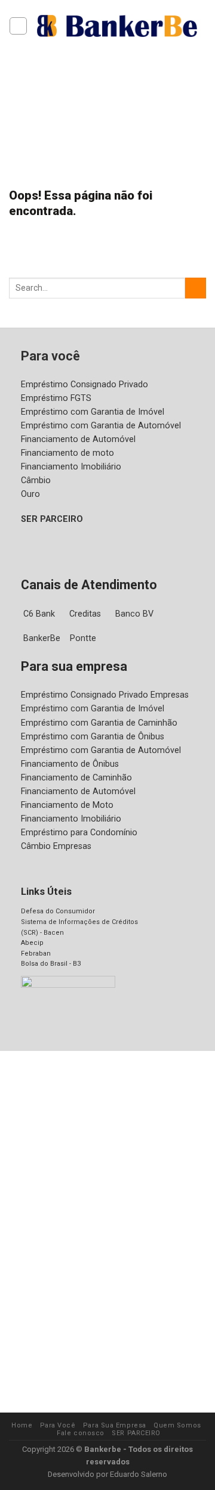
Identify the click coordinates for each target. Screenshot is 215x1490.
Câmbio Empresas (56, 846)
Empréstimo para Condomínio (79, 833)
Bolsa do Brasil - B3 (51, 964)
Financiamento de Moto (67, 805)
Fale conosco (81, 1433)
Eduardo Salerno (138, 1474)
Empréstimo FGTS (56, 398)
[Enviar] (195, 288)
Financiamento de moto (67, 453)
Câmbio (36, 480)
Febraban (36, 953)
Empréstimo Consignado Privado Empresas (105, 695)
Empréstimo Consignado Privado (84, 385)
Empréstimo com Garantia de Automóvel (101, 426)
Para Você (58, 1425)
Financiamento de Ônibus (70, 764)
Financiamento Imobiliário (71, 467)
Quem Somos (177, 1425)
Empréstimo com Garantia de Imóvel (92, 412)
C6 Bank (39, 614)
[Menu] (18, 26)
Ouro (30, 494)
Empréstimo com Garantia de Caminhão (99, 723)
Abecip (32, 943)
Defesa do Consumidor (58, 911)
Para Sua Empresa (114, 1425)
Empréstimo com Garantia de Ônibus (92, 737)
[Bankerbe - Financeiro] (117, 25)
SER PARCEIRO (52, 519)
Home (21, 1425)
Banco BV (134, 614)
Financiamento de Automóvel (78, 439)
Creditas (85, 614)
